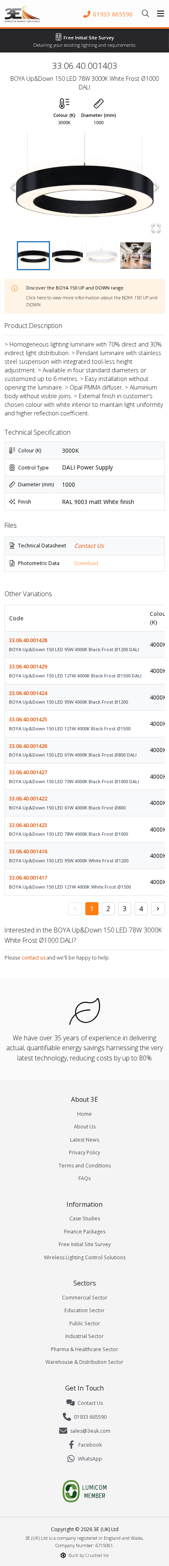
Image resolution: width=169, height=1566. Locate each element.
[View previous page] (75, 908)
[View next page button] (158, 908)
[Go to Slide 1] (33, 255)
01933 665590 (90, 1416)
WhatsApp (90, 1458)
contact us (34, 957)
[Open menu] (161, 13)
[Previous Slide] (13, 186)
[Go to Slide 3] (101, 255)
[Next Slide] (156, 186)
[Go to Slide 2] (67, 255)
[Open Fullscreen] (156, 227)
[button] (85, 186)
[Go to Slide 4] (135, 255)
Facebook (90, 1444)
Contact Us (89, 545)
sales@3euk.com (90, 1430)
